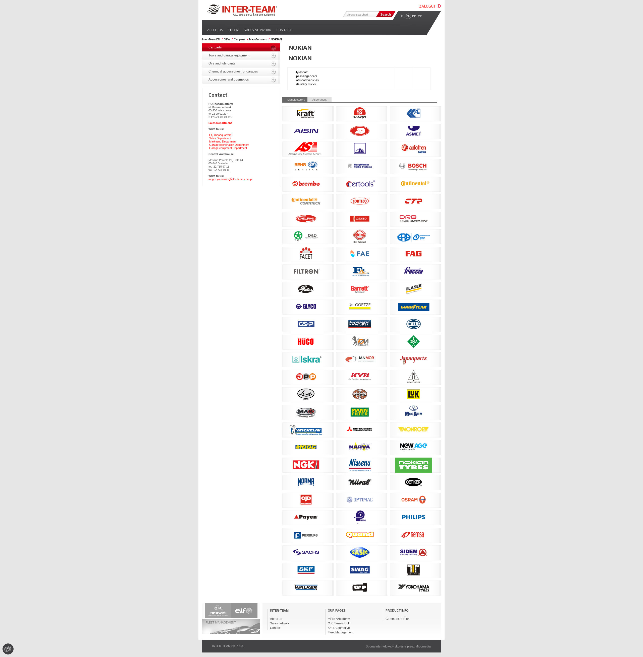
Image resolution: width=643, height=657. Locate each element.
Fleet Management (340, 632)
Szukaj (385, 14)
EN (408, 16)
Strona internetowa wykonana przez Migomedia (398, 646)
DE (414, 16)
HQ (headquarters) (221, 134)
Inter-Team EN (211, 39)
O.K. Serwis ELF (339, 623)
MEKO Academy (339, 619)
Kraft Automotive (339, 628)
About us (215, 30)
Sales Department (220, 138)
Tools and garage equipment (228, 55)
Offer (233, 30)
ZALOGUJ (427, 6)
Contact (284, 30)
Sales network (257, 30)
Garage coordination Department (229, 144)
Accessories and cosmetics (228, 79)
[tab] (294, 99)
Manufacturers (258, 39)
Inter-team (242, 10)
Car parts (239, 39)
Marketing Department (222, 141)
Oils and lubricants (222, 63)
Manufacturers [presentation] (296, 99)
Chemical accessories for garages (233, 71)
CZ (420, 16)
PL (402, 16)
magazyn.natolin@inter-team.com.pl (230, 179)
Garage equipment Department (228, 148)
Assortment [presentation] (319, 99)
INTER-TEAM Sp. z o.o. (228, 646)
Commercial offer (397, 619)
